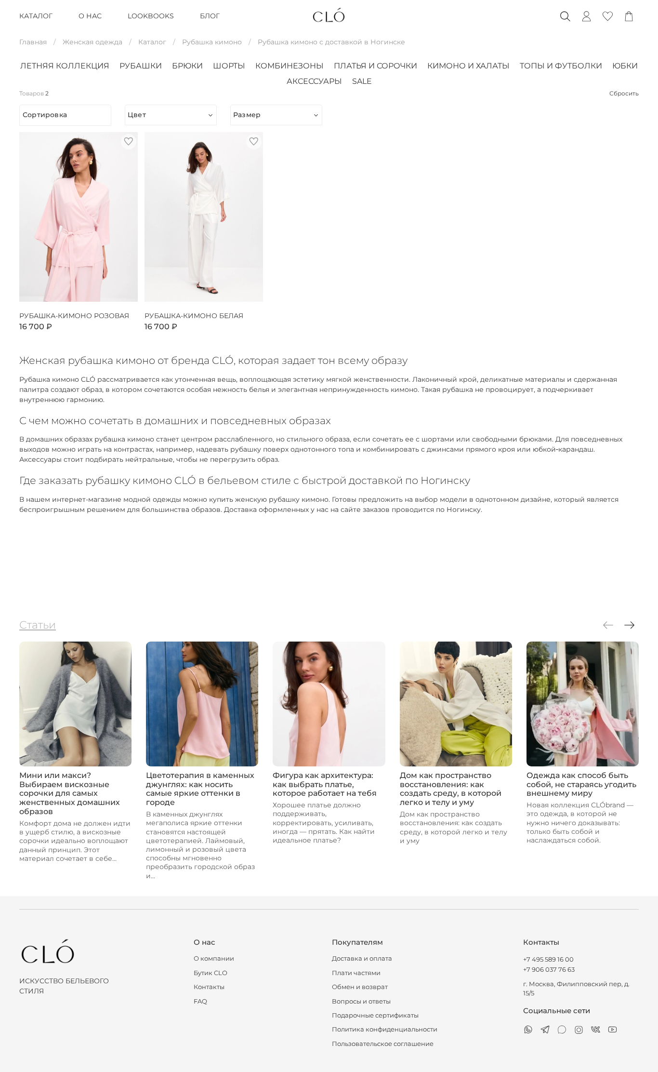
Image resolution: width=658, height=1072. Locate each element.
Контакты (209, 987)
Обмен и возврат (360, 987)
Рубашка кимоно (212, 42)
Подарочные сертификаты (375, 1015)
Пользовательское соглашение (383, 1043)
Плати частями (356, 973)
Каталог (152, 42)
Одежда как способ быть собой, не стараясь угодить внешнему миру (581, 784)
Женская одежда (92, 42)
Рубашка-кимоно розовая (74, 316)
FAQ (200, 1001)
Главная (33, 42)
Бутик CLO (210, 973)
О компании (214, 958)
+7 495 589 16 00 (548, 959)
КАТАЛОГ (36, 16)
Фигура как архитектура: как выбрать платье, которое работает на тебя (325, 784)
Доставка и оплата (362, 958)
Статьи (37, 624)
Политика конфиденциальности (384, 1029)
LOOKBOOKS (151, 16)
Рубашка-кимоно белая (194, 316)
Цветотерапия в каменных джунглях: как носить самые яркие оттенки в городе (200, 789)
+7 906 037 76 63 (549, 969)
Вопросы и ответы (361, 1001)
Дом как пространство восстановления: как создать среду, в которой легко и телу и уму (450, 789)
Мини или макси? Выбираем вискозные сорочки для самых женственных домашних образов (69, 794)
